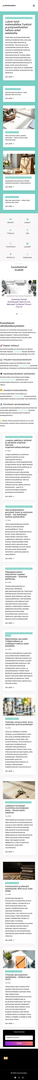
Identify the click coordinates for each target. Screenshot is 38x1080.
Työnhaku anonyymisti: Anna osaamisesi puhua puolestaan (19, 723)
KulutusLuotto (18, 396)
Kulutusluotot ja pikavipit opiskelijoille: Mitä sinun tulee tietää (19, 888)
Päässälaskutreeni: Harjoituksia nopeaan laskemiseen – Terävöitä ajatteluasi (16, 575)
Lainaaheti (17, 352)
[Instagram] (22, 1077)
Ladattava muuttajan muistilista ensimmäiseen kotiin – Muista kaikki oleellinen (17, 809)
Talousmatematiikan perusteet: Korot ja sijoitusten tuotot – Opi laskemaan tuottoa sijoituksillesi (19, 513)
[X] (19, 1077)
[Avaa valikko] (34, 5)
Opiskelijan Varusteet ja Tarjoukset (18, 177)
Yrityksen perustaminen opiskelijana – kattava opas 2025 (17, 977)
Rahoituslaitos (23, 410)
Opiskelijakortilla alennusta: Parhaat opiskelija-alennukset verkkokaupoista (18, 182)
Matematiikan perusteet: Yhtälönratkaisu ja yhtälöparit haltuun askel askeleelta (17, 642)
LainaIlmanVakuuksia (7, 380)
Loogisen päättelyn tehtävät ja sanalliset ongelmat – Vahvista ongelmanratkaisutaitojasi (18, 444)
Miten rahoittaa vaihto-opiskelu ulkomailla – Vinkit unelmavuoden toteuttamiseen (16, 138)
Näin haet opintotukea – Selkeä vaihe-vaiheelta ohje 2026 (17, 201)
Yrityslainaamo (24, 366)
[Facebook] (15, 1077)
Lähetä (19, 1043)
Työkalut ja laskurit (12, 89)
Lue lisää (9, 77)
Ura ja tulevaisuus (11, 718)
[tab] (15, 313)
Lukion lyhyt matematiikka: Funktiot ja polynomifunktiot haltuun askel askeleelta (18, 27)
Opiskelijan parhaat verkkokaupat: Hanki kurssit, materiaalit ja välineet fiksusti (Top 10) (19, 303)
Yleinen (8, 635)
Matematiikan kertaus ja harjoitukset (18, 18)
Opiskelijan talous (12, 132)
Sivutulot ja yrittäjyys (13, 971)
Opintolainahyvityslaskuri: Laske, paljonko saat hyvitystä (16, 94)
